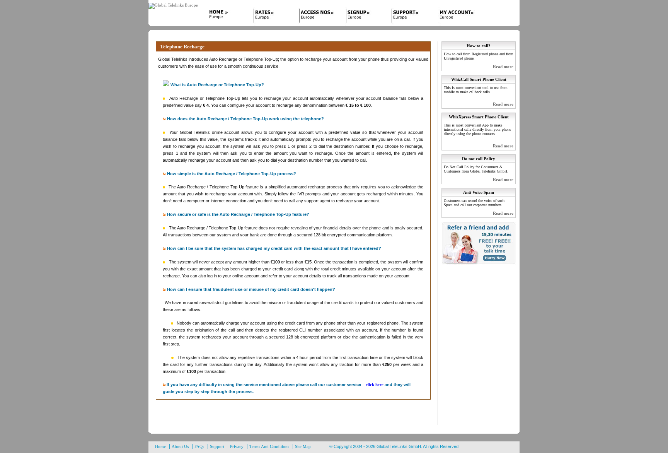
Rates (271, 16)
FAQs (199, 446)
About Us (180, 446)
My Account (457, 16)
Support (410, 16)
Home (225, 16)
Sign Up (364, 16)
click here (375, 384)
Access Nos (317, 16)
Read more (503, 66)
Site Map (303, 446)
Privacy (237, 446)
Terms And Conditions (269, 446)
